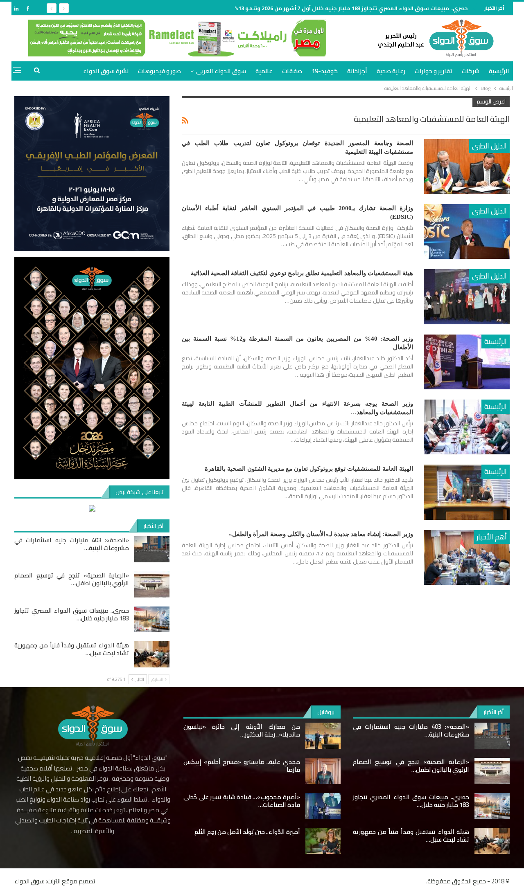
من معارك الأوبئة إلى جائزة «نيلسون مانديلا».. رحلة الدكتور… (241, 730)
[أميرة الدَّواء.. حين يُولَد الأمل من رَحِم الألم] (323, 841)
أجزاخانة (357, 71)
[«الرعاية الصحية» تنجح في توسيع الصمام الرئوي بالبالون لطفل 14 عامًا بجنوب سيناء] (151, 584)
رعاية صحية (391, 71)
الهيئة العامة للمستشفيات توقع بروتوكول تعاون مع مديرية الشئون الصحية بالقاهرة (309, 468)
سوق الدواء (29, 881)
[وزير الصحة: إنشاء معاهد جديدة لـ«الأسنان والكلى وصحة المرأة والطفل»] (467, 557)
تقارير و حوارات (433, 71)
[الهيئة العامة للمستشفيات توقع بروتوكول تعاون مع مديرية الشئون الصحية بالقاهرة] (467, 492)
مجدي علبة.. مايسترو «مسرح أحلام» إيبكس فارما (241, 765)
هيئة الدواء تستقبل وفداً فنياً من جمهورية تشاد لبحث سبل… (71, 649)
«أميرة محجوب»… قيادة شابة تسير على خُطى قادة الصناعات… (241, 801)
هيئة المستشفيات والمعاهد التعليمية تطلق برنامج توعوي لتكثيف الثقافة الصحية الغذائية (302, 273)
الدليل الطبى (489, 146)
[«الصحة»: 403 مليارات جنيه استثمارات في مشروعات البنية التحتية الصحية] (151, 549)
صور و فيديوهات (159, 71)
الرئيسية (499, 71)
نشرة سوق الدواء (106, 71)
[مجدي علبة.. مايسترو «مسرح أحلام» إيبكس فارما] (323, 771)
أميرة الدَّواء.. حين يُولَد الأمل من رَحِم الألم (247, 832)
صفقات (292, 71)
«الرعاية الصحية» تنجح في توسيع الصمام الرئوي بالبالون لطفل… (71, 579)
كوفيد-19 (325, 71)
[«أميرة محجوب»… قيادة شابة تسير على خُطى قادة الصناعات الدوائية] (323, 806)
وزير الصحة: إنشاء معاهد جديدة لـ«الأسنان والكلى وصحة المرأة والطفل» (321, 534)
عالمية (264, 71)
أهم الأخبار (492, 537)
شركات (470, 71)
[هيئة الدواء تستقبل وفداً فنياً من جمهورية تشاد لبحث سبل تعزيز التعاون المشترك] (151, 654)
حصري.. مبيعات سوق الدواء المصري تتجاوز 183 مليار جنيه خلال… (71, 614)
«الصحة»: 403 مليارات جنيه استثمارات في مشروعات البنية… (71, 544)
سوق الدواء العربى (221, 71)
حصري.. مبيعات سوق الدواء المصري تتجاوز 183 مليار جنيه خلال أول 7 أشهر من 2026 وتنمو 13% (351, 8)
